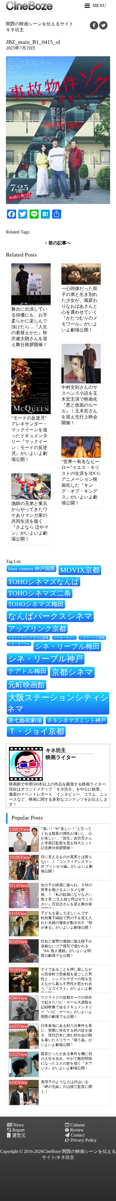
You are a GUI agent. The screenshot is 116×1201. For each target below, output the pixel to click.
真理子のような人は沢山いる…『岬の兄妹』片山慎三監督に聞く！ (66, 1087)
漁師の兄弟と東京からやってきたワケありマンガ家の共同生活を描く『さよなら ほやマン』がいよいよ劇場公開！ (29, 521)
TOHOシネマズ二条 (39, 593)
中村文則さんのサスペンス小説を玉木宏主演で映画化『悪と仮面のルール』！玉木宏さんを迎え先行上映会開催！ (79, 405)
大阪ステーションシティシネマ (58, 703)
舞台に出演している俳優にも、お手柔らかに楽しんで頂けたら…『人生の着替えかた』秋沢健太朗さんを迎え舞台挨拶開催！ (29, 327)
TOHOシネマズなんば (43, 581)
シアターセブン (64, 637)
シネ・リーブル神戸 (45, 658)
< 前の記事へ (58, 243)
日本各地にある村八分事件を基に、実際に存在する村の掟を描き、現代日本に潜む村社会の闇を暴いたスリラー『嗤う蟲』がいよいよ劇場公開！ (66, 1035)
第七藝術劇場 (25, 720)
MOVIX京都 (80, 570)
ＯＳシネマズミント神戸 (76, 720)
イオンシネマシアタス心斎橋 (28, 637)
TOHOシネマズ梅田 (36, 604)
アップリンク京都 (37, 628)
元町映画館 (26, 685)
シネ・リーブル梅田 (67, 646)
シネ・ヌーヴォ (19, 643)
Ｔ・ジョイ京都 (36, 731)
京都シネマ (72, 672)
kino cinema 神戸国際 (31, 568)
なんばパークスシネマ (50, 616)
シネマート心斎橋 (92, 637)
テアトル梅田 (27, 671)
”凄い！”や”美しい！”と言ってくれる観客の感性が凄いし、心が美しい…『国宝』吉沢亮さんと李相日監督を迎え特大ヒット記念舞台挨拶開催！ (66, 838)
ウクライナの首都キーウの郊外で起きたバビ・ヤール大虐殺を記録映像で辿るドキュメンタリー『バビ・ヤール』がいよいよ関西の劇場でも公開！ (66, 1007)
